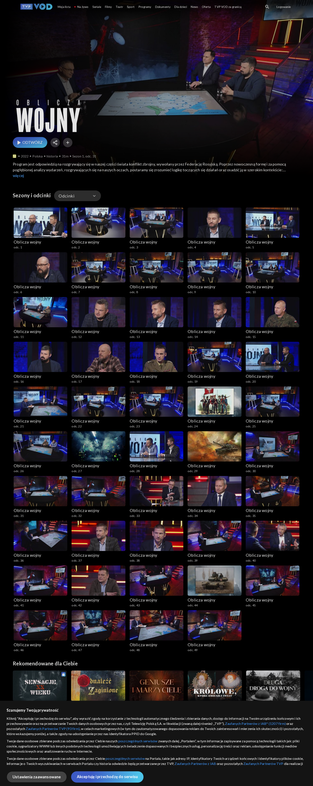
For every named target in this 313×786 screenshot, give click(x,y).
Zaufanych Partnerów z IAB (195, 763)
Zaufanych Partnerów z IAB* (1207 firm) (255, 723)
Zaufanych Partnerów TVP (263, 763)
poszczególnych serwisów (138, 741)
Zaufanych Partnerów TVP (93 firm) (53, 729)
